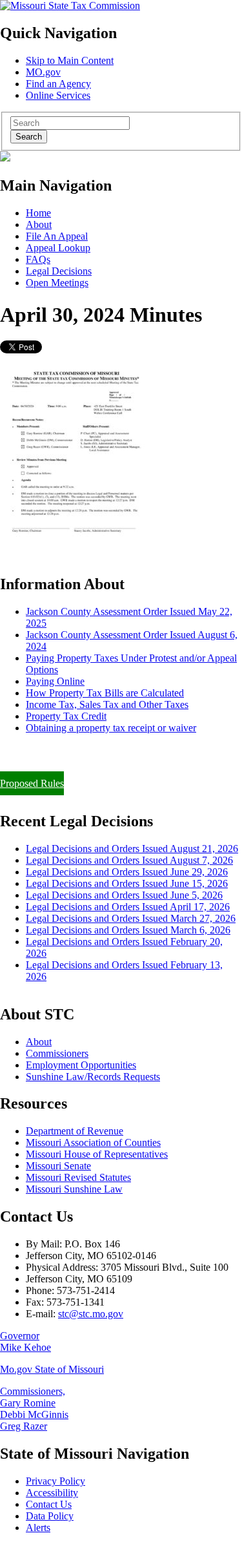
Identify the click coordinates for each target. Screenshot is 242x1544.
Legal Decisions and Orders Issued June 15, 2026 (127, 883)
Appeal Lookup (58, 247)
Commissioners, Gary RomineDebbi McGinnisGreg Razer (34, 1409)
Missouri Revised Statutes (78, 1177)
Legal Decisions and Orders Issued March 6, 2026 (128, 929)
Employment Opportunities (81, 1064)
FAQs (38, 259)
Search (28, 136)
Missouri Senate (58, 1165)
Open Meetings (57, 282)
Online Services (58, 95)
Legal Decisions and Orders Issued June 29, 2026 (127, 871)
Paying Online (55, 681)
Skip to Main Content (70, 60)
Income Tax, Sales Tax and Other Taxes (107, 704)
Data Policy (50, 1515)
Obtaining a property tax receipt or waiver (111, 727)
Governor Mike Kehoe (25, 1341)
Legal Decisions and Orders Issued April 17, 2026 (128, 906)
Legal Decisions (59, 271)
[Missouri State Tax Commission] (70, 5)
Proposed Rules (32, 783)
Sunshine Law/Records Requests (93, 1076)
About (39, 224)
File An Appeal (57, 236)
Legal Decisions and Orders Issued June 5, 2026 (124, 895)
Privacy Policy (55, 1481)
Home (38, 212)
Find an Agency (58, 83)
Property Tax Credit (66, 716)
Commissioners (57, 1053)
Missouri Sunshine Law (74, 1189)
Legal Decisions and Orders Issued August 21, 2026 (132, 848)
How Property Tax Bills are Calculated (105, 692)
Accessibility (52, 1492)
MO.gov (43, 72)
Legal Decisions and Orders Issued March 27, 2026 (131, 918)
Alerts (38, 1527)
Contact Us (49, 1504)
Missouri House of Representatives (97, 1154)
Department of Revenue (74, 1130)
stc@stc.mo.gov (90, 1313)
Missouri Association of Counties (93, 1142)
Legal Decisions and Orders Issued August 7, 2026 (129, 860)
